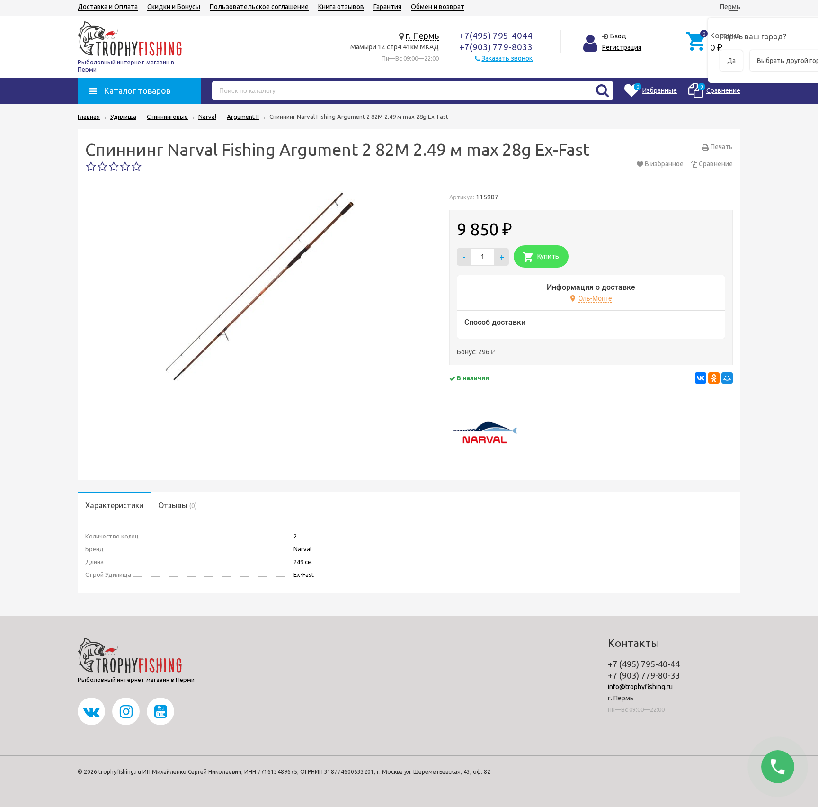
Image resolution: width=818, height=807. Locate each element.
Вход (618, 36)
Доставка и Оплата (108, 6)
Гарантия (387, 6)
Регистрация (621, 47)
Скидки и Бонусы (173, 6)
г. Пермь (422, 35)
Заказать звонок (507, 58)
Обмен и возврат (437, 6)
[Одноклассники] (714, 378)
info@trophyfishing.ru (640, 686)
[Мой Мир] (727, 378)
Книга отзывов (341, 6)
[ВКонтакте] (700, 378)
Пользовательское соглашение (259, 6)
